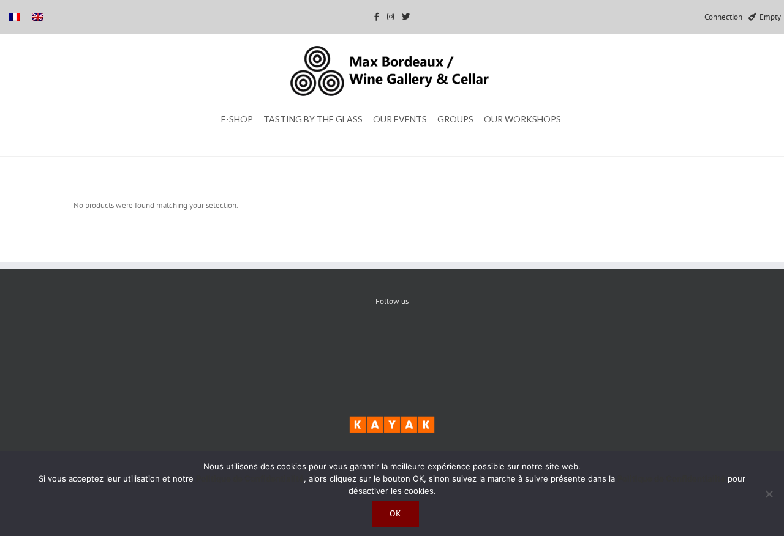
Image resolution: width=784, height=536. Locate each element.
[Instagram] (429, 343)
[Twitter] (392, 343)
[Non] (769, 494)
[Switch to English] (38, 16)
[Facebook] (355, 343)
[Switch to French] (14, 16)
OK (395, 513)
